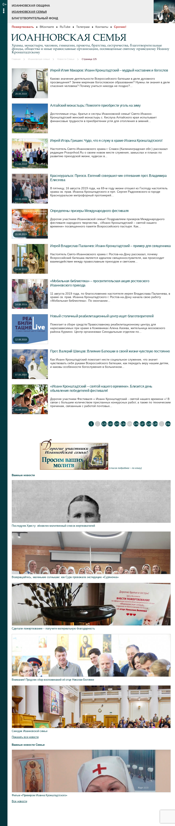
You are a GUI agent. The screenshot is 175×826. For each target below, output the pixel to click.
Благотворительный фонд (35, 18)
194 (168, 424)
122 (110, 424)
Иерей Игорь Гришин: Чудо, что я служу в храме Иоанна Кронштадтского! (106, 140)
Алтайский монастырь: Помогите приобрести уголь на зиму (95, 105)
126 (136, 424)
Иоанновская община (31, 5)
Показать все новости (25, 737)
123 (117, 424)
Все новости (19, 801)
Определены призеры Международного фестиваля (89, 211)
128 (149, 424)
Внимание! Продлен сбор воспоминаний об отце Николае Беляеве (53, 679)
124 (123, 424)
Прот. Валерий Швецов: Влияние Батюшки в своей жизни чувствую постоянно (110, 351)
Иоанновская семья (29, 11)
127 (142, 424)
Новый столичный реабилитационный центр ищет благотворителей (101, 316)
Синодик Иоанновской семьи (29, 731)
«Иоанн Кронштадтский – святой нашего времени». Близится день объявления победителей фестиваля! (101, 388)
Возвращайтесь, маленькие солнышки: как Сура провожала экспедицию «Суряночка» (65, 577)
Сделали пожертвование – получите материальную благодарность (53, 628)
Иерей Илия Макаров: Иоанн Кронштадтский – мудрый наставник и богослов (109, 70)
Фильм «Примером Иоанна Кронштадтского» (39, 795)
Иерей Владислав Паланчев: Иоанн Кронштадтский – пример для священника (110, 246)
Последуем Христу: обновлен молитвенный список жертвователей (53, 525)
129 (155, 424)
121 (104, 424)
